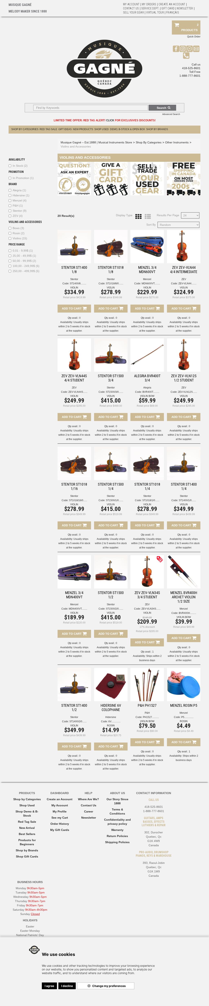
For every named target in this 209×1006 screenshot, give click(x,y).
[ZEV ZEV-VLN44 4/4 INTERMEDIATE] (183, 246)
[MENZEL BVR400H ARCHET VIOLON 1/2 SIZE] (183, 572)
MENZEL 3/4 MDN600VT (147, 269)
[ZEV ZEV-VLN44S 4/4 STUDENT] (74, 355)
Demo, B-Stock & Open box (127, 129)
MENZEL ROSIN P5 (183, 705)
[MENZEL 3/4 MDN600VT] (147, 246)
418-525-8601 (191, 68)
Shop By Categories (24, 129)
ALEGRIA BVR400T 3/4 (147, 378)
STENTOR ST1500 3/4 (111, 378)
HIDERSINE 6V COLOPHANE (111, 707)
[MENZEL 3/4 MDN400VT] (74, 572)
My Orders (149, 4)
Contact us (131, 8)
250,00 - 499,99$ (26, 271)
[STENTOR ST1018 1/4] (147, 463)
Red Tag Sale (48, 129)
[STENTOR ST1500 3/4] (111, 355)
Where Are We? (88, 799)
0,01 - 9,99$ (23, 250)
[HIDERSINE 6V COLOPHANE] (111, 684)
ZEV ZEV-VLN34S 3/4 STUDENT (147, 595)
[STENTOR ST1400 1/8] (74, 246)
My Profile (60, 811)
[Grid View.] (137, 217)
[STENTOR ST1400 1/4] (183, 463)
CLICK (110, 120)
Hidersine (21, 195)
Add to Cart (72, 308)
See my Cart (59, 817)
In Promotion (23, 178)
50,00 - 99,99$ (24, 260)
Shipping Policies (117, 842)
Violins (20, 238)
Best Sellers (27, 834)
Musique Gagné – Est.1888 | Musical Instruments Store (96, 142)
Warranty (117, 830)
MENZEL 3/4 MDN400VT (74, 595)
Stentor (20, 210)
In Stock (20, 165)
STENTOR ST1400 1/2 (74, 707)
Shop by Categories (27, 799)
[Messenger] (189, 48)
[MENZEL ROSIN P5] (183, 684)
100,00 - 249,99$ (26, 266)
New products (83, 129)
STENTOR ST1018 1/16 (74, 486)
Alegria (19, 190)
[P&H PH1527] (147, 684)
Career (88, 811)
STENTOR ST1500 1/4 (111, 486)
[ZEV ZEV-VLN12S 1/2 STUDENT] (183, 355)
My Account (131, 4)
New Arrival (27, 827)
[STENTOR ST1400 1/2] (74, 684)
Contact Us (88, 805)
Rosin (18, 233)
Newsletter (185, 8)
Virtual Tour (155, 12)
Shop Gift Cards (27, 856)
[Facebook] (176, 48)
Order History (59, 823)
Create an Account (172, 4)
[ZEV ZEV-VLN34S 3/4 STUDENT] (147, 572)
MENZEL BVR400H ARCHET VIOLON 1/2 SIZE (183, 597)
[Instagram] (182, 48)
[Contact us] (196, 48)
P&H (18, 205)
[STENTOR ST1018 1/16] (74, 463)
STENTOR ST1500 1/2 (111, 595)
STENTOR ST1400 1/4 (184, 486)
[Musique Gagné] (104, 69)
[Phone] (186, 55)
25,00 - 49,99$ (24, 255)
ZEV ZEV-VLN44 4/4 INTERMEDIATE (183, 269)
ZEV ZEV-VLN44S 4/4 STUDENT (74, 378)
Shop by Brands (157, 129)
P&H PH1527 (147, 705)
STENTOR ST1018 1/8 (111, 269)
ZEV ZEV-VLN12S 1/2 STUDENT (184, 378)
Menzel (20, 200)
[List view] (147, 217)
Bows (18, 228)
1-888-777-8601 (189, 75)
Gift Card (168, 8)
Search (161, 107)
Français (172, 12)
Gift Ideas (65, 129)
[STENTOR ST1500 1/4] (111, 463)
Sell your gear (133, 12)
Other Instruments (177, 142)
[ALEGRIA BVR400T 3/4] (147, 355)
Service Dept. (150, 8)
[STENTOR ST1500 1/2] (111, 572)
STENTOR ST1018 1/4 (147, 486)
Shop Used (101, 129)
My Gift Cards (59, 830)
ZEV (18, 215)
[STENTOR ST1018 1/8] (111, 246)
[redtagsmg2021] (160, 558)
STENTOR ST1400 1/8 (74, 269)
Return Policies (117, 836)
